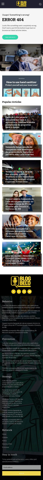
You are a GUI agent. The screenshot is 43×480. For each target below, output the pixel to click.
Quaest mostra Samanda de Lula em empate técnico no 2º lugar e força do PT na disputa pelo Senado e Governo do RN (20, 204)
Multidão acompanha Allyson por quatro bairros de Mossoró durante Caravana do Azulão (19, 232)
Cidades (9, 113)
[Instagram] (19, 291)
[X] (24, 291)
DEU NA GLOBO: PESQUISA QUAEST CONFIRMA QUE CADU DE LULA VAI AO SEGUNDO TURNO (20, 259)
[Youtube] (29, 291)
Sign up (21, 473)
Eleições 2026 (11, 142)
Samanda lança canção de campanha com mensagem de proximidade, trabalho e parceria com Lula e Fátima (20, 151)
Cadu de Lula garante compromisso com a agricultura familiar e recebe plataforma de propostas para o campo (20, 122)
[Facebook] (13, 291)
